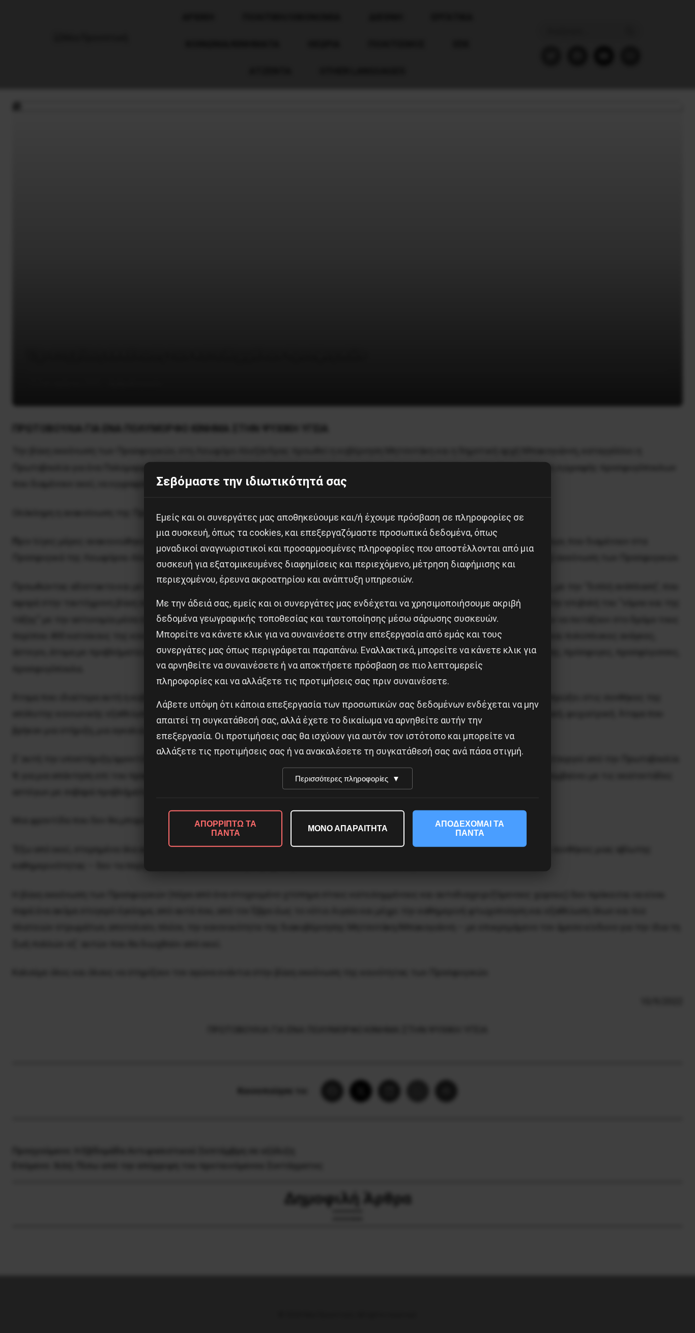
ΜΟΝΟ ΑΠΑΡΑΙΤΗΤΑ (348, 828)
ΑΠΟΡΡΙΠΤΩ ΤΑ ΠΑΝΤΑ (225, 828)
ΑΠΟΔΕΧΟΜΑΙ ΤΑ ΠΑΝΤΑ (469, 828)
